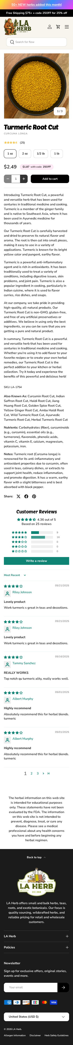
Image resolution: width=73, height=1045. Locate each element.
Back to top (34, 857)
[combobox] (36, 42)
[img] (13, 586)
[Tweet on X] (18, 496)
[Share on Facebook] (26, 496)
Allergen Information (15, 1035)
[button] (58, 26)
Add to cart (50, 179)
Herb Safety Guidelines (57, 1035)
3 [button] (38, 773)
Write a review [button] (36, 561)
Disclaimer (35, 1035)
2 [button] (32, 773)
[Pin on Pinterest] (34, 496)
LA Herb (16, 1029)
